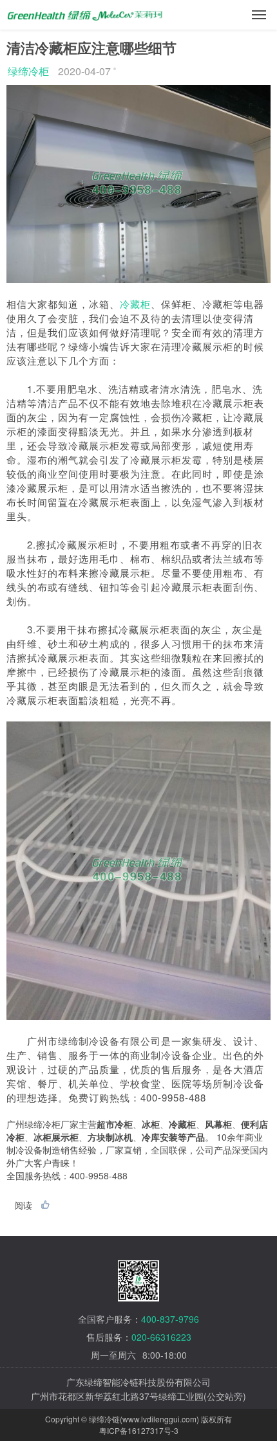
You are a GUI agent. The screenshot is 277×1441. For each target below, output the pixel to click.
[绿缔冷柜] (85, 10)
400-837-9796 (170, 1318)
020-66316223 (161, 1336)
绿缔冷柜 (28, 71)
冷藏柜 (135, 304)
